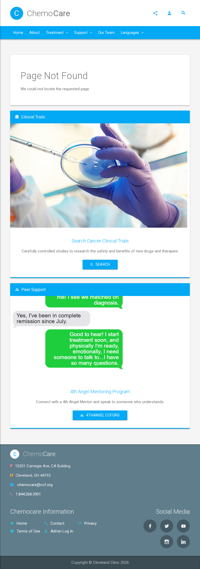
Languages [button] (130, 33)
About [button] (34, 33)
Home (22, 523)
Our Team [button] (106, 33)
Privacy (90, 523)
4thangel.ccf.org (103, 415)
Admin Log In (62, 531)
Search (103, 264)
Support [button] (81, 33)
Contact (57, 523)
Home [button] (18, 33)
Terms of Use (28, 531)
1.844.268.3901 (28, 494)
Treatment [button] (55, 33)
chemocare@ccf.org (35, 484)
